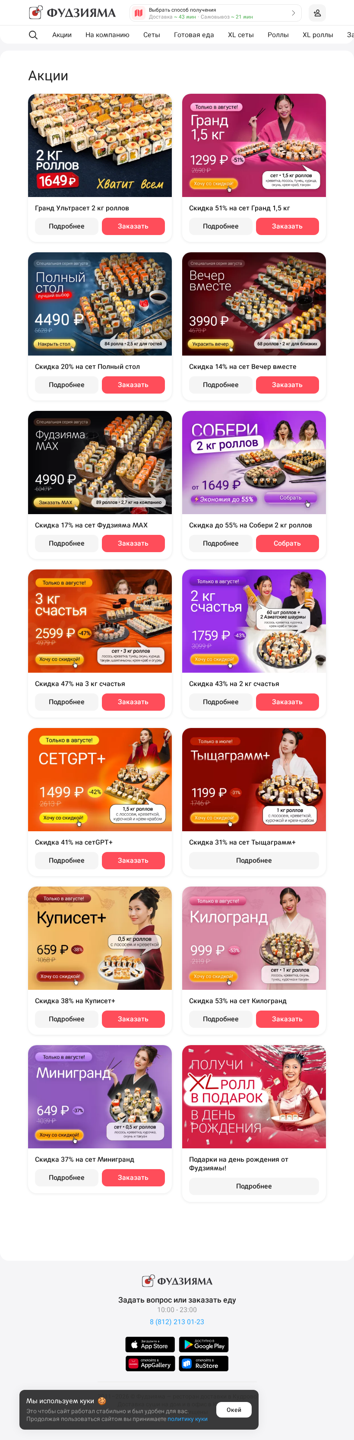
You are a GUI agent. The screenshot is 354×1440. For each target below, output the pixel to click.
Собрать (287, 543)
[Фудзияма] (72, 13)
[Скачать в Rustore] (204, 1363)
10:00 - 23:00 (177, 1310)
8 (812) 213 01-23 (177, 1322)
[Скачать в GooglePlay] (204, 1344)
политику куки (188, 1418)
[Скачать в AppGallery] (150, 1363)
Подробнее (67, 226)
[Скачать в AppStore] (150, 1344)
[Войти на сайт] (317, 13)
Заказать (133, 226)
